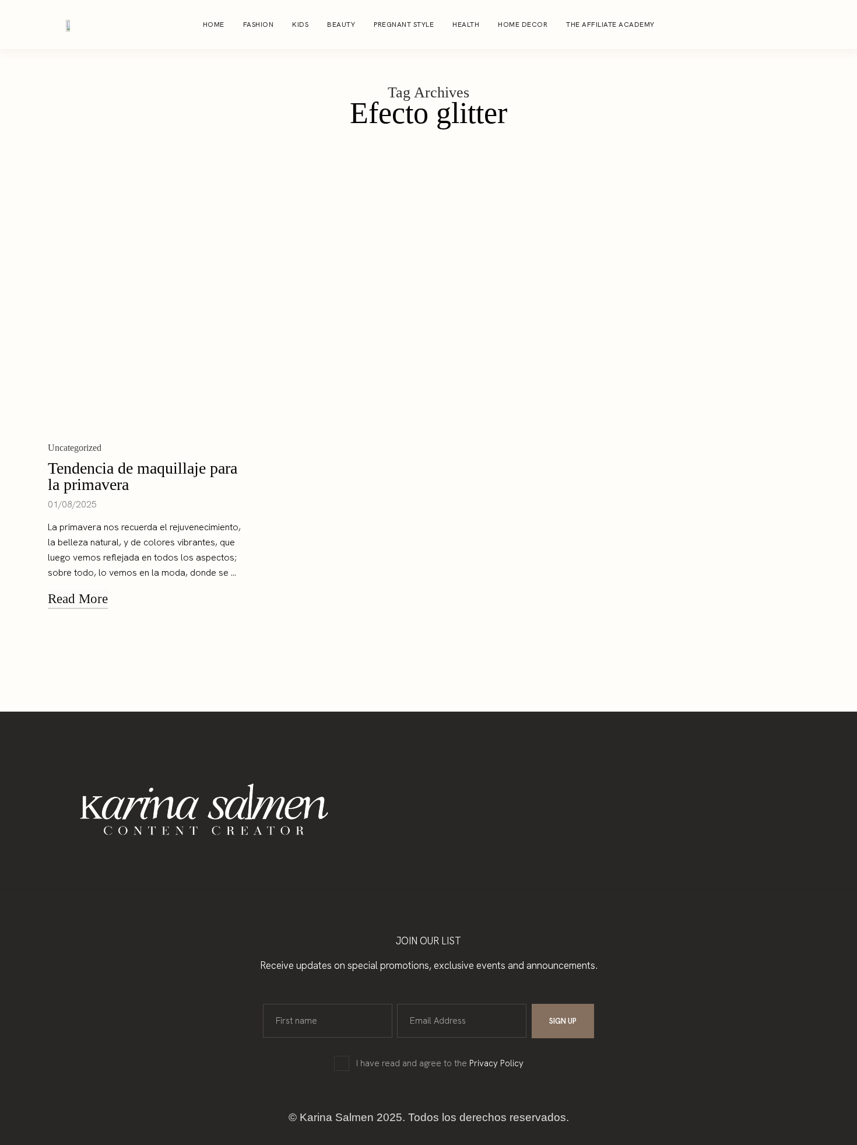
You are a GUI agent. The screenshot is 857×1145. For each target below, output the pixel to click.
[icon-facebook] (812, 24)
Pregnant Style (404, 24)
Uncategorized (74, 448)
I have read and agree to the (440, 1063)
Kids (300, 24)
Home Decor (522, 24)
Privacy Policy (496, 1063)
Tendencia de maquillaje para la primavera (142, 476)
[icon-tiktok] (834, 24)
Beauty (341, 24)
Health (465, 24)
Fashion (258, 24)
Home (213, 24)
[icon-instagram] (790, 24)
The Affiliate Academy (610, 24)
